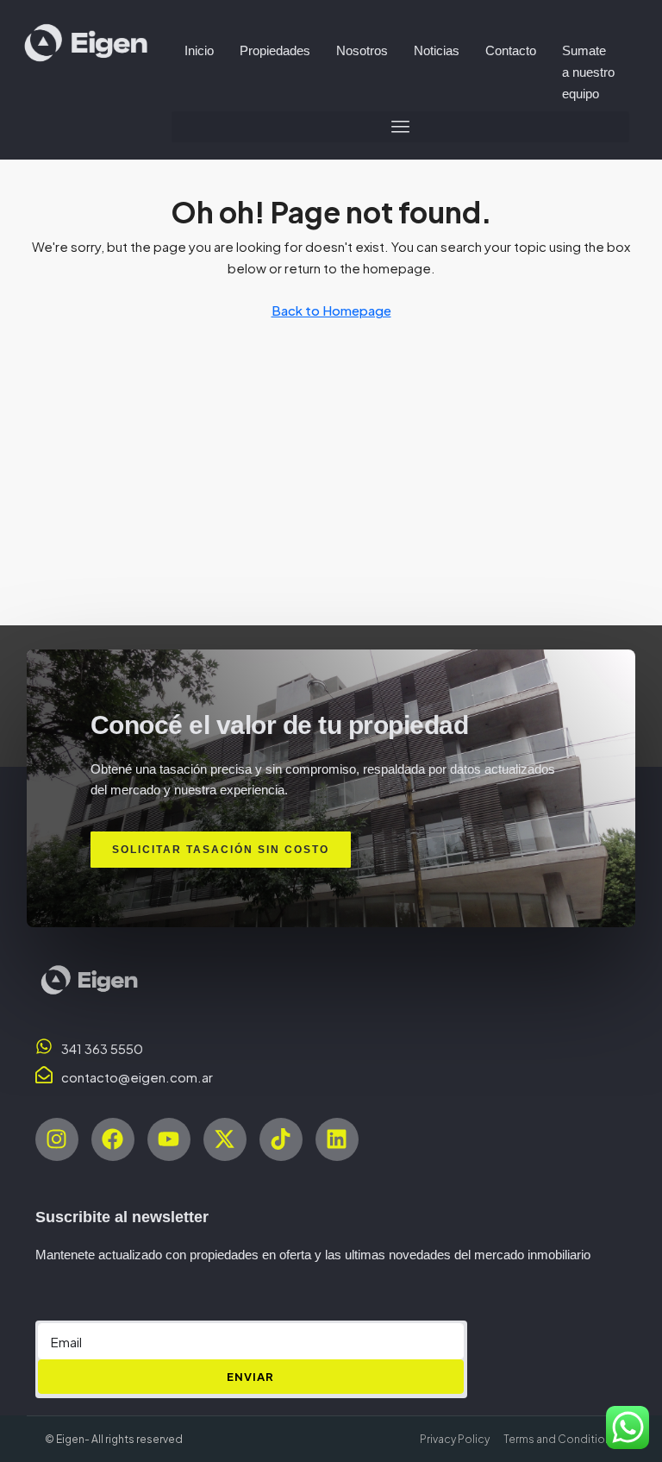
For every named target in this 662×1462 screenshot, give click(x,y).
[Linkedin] (337, 1139)
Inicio (199, 50)
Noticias (436, 50)
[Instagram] (56, 1139)
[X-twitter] (225, 1139)
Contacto (510, 50)
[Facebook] (112, 1139)
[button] (400, 126)
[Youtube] (168, 1139)
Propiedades (275, 50)
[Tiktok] (281, 1139)
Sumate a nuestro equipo (588, 72)
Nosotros (362, 50)
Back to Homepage (331, 310)
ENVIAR (250, 1377)
